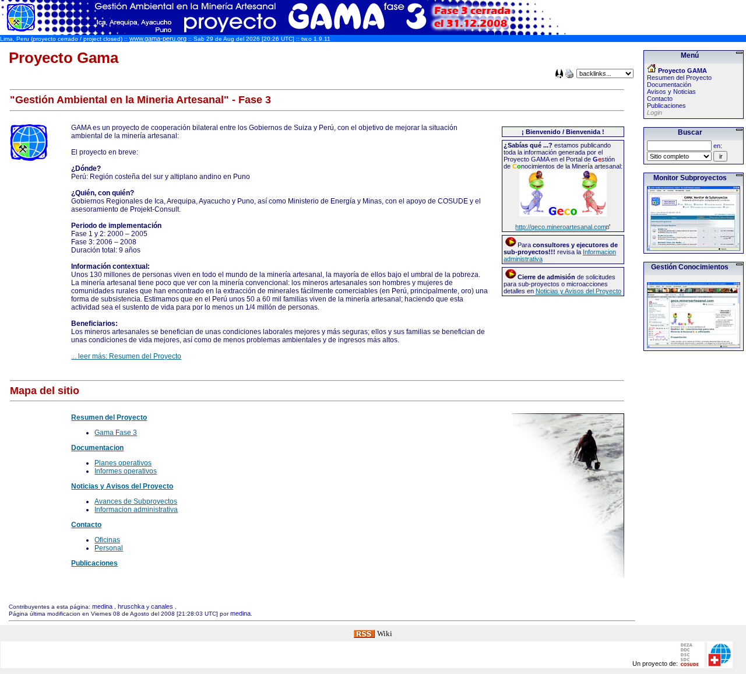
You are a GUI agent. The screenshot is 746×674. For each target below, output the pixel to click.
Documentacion (97, 448)
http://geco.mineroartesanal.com (560, 226)
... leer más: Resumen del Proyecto (126, 356)
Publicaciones (94, 563)
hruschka (131, 606)
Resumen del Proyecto (109, 417)
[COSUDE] (706, 663)
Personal (108, 548)
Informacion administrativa (136, 510)
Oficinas (107, 540)
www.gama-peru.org (157, 38)
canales (162, 606)
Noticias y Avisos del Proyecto (578, 290)
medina (102, 606)
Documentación (669, 84)
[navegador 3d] (559, 76)
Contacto (86, 525)
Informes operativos (125, 471)
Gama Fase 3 (115, 433)
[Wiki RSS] (364, 633)
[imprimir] (569, 76)
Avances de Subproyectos (135, 501)
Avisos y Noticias (671, 91)
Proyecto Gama (63, 57)
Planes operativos (123, 463)
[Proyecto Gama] (284, 32)
